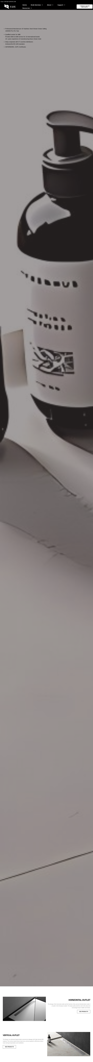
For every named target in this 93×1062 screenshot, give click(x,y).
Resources (26, 8)
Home (25, 5)
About (49, 5)
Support (60, 5)
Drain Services (36, 5)
